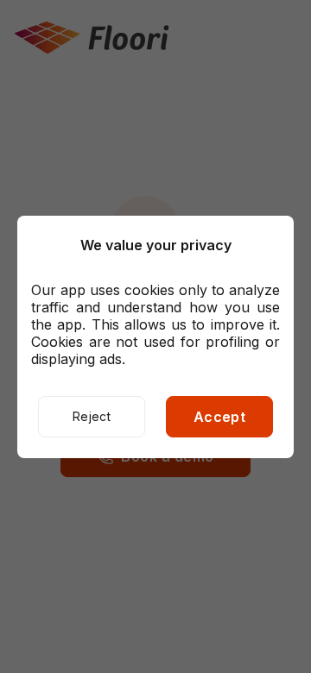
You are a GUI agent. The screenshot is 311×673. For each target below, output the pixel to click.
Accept (220, 416)
